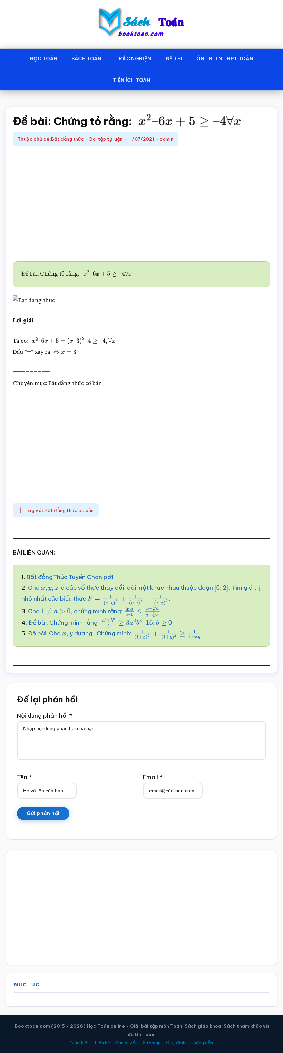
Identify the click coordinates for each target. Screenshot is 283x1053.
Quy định (175, 1042)
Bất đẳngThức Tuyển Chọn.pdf (70, 577)
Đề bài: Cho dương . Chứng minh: (105, 633)
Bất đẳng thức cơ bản (69, 510)
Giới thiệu (79, 1042)
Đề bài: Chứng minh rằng (96, 622)
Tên (24, 777)
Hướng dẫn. (202, 1042)
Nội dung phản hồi (44, 715)
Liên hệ (102, 1042)
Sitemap (152, 1042)
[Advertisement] (141, 204)
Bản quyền (126, 1042)
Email (153, 777)
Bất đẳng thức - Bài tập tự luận (87, 139)
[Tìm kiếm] (167, 79)
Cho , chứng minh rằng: (90, 611)
